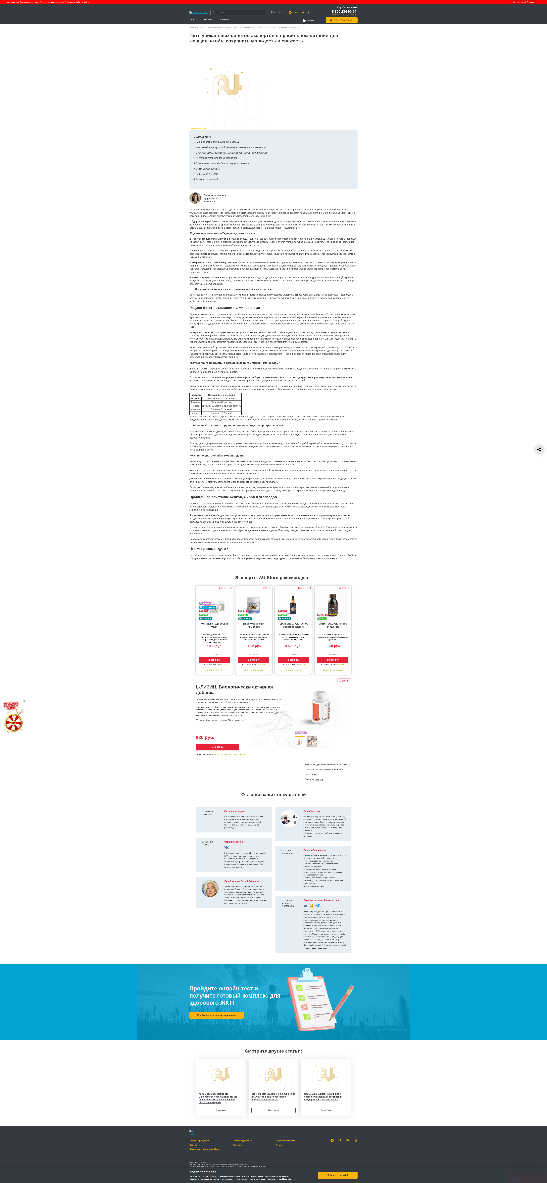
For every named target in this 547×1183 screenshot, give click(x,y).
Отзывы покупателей (207, 179)
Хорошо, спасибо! (337, 1175)
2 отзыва (214, 654)
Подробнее (221, 1110)
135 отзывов (333, 654)
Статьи (201, 27)
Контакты (237, 1145)
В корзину (214, 660)
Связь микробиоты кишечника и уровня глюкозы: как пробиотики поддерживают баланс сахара (323, 1097)
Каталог (193, 19)
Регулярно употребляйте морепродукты (217, 158)
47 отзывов (293, 654)
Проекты (208, 19)
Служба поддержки (285, 1140)
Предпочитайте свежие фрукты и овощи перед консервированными (232, 152)
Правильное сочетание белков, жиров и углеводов (222, 163)
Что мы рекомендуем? (208, 168)
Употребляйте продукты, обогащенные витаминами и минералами (231, 147)
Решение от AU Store (207, 174)
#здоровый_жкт (198, 128)
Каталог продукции (199, 1140)
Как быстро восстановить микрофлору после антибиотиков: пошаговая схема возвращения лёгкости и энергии (218, 1098)
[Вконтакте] (302, 12)
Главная (192, 27)
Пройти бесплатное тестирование (216, 1015)
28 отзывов (253, 654)
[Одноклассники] (309, 12)
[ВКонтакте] (226, 847)
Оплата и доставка (242, 1140)
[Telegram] (296, 12)
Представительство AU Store (204, 1149)
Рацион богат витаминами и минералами (217, 142)
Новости (193, 1145)
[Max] (290, 12)
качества (319, 779)
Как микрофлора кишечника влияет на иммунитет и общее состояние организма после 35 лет (273, 1097)
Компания (224, 19)
